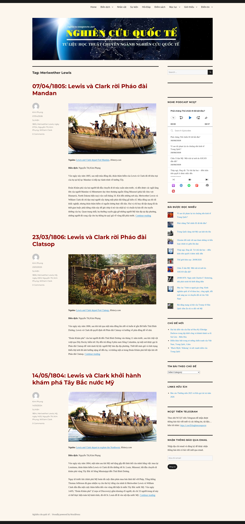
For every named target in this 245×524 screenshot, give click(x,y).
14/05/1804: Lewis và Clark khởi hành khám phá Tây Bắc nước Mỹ (86, 379)
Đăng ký (172, 467)
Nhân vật (121, 7)
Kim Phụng (37, 112)
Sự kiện (134, 7)
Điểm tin (205, 7)
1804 (34, 413)
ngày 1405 (37, 416)
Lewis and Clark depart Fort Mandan (92, 160)
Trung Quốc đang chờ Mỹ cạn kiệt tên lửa (194, 232)
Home (93, 7)
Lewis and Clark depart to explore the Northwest (98, 447)
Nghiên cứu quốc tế (41, 514)
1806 (34, 275)
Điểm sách (160, 7)
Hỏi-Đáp (146, 7)
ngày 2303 (37, 278)
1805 (34, 124)
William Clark (46, 130)
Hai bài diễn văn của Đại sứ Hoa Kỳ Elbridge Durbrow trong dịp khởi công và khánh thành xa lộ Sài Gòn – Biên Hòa (190, 333)
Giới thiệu (189, 7)
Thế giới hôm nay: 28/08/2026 (189, 260)
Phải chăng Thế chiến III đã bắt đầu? (185, 137)
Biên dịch (105, 7)
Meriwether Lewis (45, 124)
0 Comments (38, 134)
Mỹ (56, 275)
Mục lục (173, 7)
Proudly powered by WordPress (66, 514)
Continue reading (143, 215)
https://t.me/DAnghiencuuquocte (193, 425)
